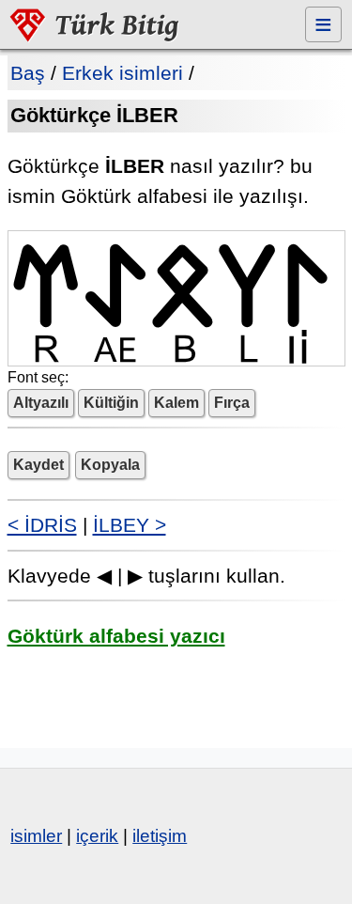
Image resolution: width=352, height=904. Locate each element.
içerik (97, 836)
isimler (36, 836)
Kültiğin (111, 403)
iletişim (159, 836)
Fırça (232, 403)
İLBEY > (129, 525)
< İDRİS (42, 525)
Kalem (176, 403)
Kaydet (38, 465)
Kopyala (110, 465)
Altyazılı (41, 403)
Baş (27, 73)
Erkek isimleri (122, 73)
